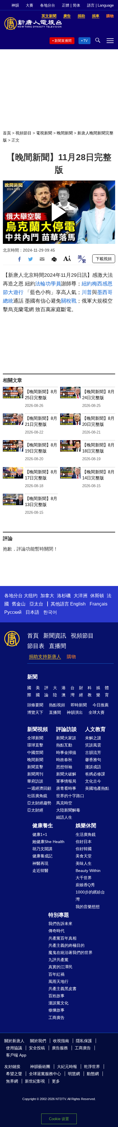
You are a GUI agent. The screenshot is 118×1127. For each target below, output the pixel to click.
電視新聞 (44, 133)
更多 (56, 1081)
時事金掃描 (66, 752)
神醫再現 (40, 863)
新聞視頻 (37, 729)
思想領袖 (64, 767)
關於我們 (38, 1040)
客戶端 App (16, 1055)
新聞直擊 (35, 767)
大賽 (29, 5)
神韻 (15, 5)
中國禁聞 (35, 752)
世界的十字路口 (70, 795)
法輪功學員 (48, 284)
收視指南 (61, 1040)
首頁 (7, 133)
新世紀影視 (35, 1081)
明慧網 (74, 1073)
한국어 (50, 612)
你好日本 (84, 841)
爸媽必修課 (95, 774)
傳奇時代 (56, 930)
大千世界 (84, 877)
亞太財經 (35, 810)
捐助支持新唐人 (45, 656)
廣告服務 (60, 1048)
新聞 (32, 677)
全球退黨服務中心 (45, 1073)
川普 (87, 292)
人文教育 (95, 729)
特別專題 (58, 915)
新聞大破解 (66, 774)
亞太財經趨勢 (39, 803)
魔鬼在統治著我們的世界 (70, 952)
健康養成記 (42, 856)
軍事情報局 (66, 781)
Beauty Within (88, 870)
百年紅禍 (56, 974)
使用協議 (14, 1048)
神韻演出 (75, 712)
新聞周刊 (35, 774)
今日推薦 (101, 705)
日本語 (32, 612)
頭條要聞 (35, 705)
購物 (71, 656)
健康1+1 (39, 834)
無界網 (12, 1081)
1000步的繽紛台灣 (90, 895)
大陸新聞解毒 (68, 810)
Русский (12, 612)
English (78, 603)
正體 (65, 5)
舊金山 (18, 603)
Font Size (67, 258)
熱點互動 (64, 745)
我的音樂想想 (88, 906)
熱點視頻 (57, 705)
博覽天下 (35, 712)
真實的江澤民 (60, 967)
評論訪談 (66, 729)
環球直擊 (35, 745)
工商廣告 (56, 1017)
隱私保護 (84, 1040)
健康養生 (42, 825)
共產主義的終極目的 (66, 945)
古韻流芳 (93, 752)
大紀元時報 (67, 1066)
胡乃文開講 (42, 848)
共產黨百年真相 (62, 938)
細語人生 (64, 817)
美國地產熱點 (97, 788)
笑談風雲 (93, 745)
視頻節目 (23, 133)
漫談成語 (93, 767)
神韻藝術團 (40, 1066)
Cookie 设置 (59, 1119)
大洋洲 (80, 595)
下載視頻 (104, 258)
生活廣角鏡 (86, 834)
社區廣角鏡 (37, 795)
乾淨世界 (92, 1066)
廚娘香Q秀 (85, 885)
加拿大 (47, 595)
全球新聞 (35, 738)
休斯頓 (97, 595)
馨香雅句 (93, 759)
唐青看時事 (66, 788)
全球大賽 (96, 712)
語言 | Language (100, 5)
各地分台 (47, 5)
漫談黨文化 (58, 1003)
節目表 (35, 646)
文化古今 (93, 781)
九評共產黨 (58, 959)
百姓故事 (56, 995)
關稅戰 (68, 301)
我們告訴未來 (60, 923)
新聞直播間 (63, 41)
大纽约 (31, 595)
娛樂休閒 (86, 825)
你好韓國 (84, 848)
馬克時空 (64, 803)
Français (98, 603)
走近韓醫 (40, 870)
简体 (76, 5)
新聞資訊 (54, 635)
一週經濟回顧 (39, 788)
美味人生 (84, 863)
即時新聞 (79, 705)
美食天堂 (84, 856)
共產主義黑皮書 (62, 988)
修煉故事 (56, 1010)
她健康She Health (48, 841)
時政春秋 (64, 759)
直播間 (57, 646)
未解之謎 (93, 738)
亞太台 (36, 603)
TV (85, 41)
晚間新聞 (65, 133)
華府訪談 (35, 781)
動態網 (93, 1073)
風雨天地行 (58, 981)
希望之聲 (14, 1073)
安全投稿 (37, 1048)
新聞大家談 (66, 738)
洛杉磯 (64, 595)
